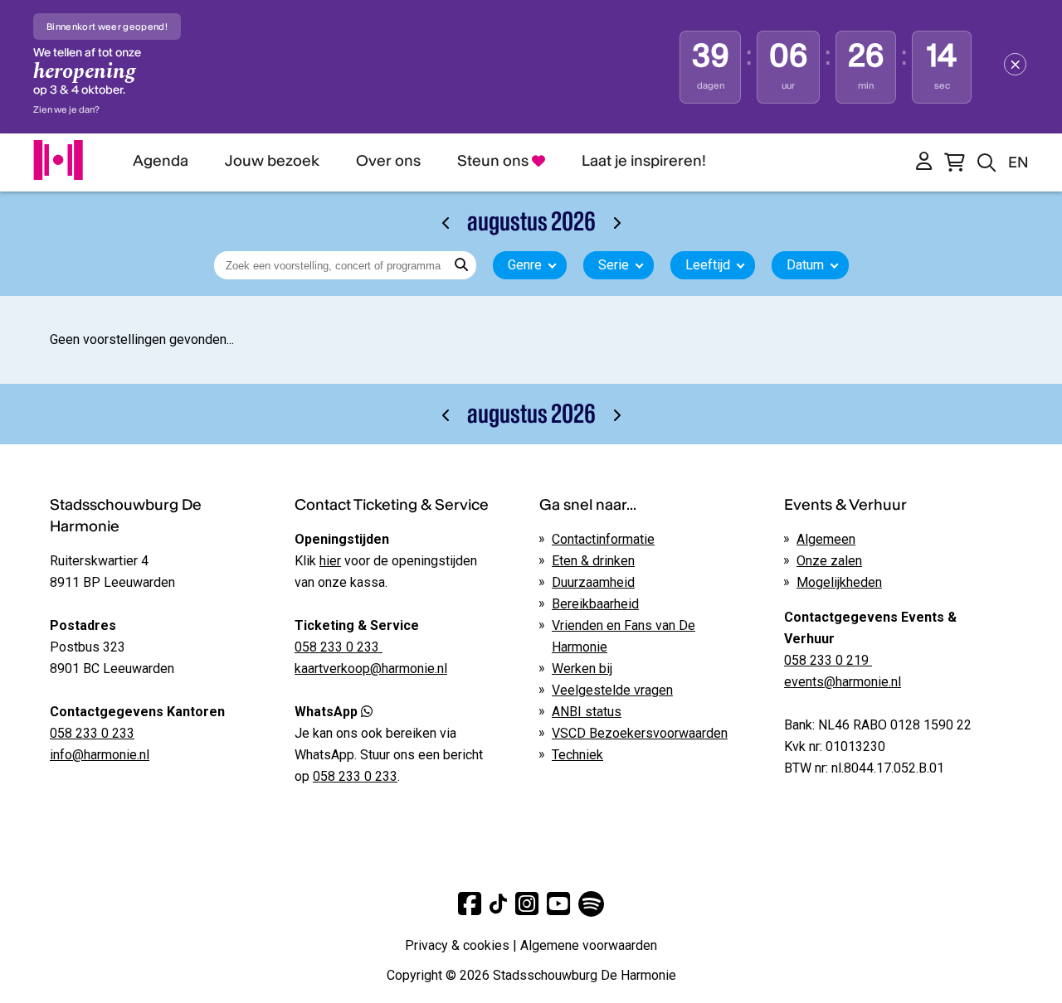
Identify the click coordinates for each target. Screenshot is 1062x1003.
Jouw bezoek (272, 160)
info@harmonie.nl (99, 755)
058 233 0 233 (92, 733)
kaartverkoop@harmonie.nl (371, 668)
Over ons (388, 160)
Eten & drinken (593, 561)
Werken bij (582, 668)
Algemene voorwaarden (588, 945)
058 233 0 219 (828, 660)
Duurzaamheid (593, 582)
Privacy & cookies (457, 945)
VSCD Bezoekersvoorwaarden (640, 733)
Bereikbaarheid (595, 604)
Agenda (160, 160)
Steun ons (494, 160)
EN (1018, 162)
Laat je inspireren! (644, 160)
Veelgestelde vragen (612, 690)
